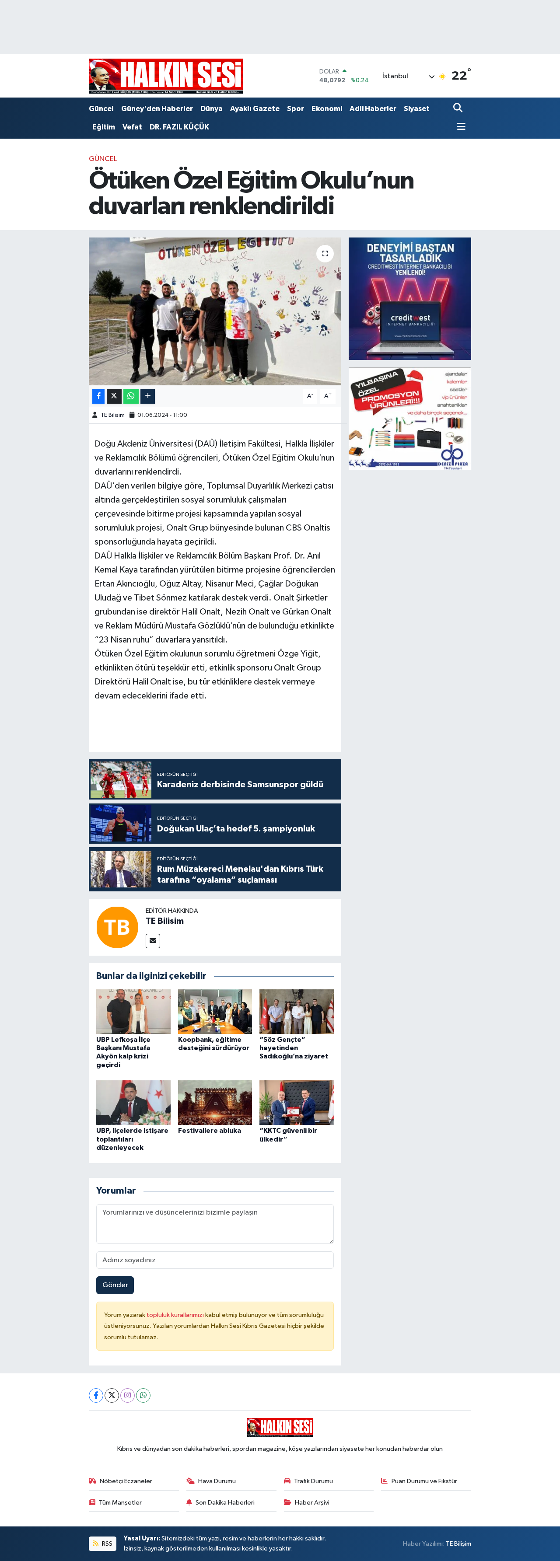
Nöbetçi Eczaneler (126, 1481)
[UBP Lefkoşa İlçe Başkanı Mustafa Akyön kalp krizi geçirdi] (133, 1011)
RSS (106, 1543)
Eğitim (103, 127)
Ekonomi (327, 108)
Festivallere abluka (209, 1130)
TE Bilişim (458, 1543)
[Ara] (458, 108)
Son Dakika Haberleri (225, 1502)
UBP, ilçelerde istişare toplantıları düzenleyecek (132, 1139)
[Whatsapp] (143, 1395)
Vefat (132, 127)
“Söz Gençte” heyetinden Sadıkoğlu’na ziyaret (293, 1048)
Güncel (101, 108)
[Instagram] (127, 1395)
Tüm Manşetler (120, 1502)
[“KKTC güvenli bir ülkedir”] (296, 1102)
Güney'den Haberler (157, 108)
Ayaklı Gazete (255, 108)
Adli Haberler (373, 108)
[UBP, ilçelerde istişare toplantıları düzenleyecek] (133, 1102)
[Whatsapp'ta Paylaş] (131, 396)
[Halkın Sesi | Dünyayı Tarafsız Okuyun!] (166, 76)
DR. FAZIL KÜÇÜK (179, 127)
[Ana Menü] (459, 127)
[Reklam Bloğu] (410, 298)
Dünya (211, 108)
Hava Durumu (217, 1481)
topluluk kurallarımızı (176, 1315)
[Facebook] (96, 1395)
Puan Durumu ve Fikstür (424, 1481)
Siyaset (417, 108)
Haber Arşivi (312, 1502)
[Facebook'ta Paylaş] (98, 396)
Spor (295, 108)
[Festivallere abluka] (215, 1102)
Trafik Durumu (313, 1481)
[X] (112, 1395)
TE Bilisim (113, 415)
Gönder (115, 1285)
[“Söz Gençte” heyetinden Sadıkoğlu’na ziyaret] (296, 1011)
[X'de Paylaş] (114, 396)
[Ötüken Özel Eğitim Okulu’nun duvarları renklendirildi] (215, 311)
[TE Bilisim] (117, 927)
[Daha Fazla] (147, 396)
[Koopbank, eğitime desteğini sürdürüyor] (215, 1011)
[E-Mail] (153, 941)
